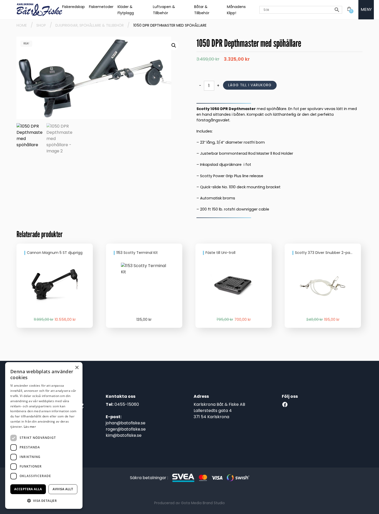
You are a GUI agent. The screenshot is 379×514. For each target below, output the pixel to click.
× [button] (77, 368)
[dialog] (44, 435)
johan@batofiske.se (125, 423)
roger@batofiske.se (126, 429)
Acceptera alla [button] (28, 489)
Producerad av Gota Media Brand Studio (189, 503)
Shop (41, 25)
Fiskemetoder (101, 6)
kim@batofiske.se (124, 435)
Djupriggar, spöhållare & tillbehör (89, 25)
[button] (173, 45)
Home (22, 25)
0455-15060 (126, 404)
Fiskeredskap (73, 6)
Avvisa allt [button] (63, 489)
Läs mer (30, 426)
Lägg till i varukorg (249, 85)
